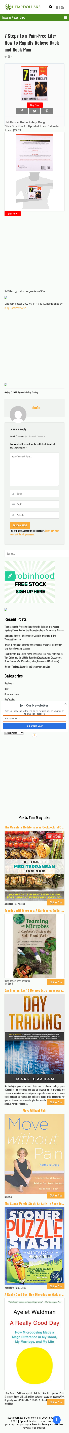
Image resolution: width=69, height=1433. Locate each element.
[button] (34, 705)
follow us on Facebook (34, 713)
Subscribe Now (35, 726)
